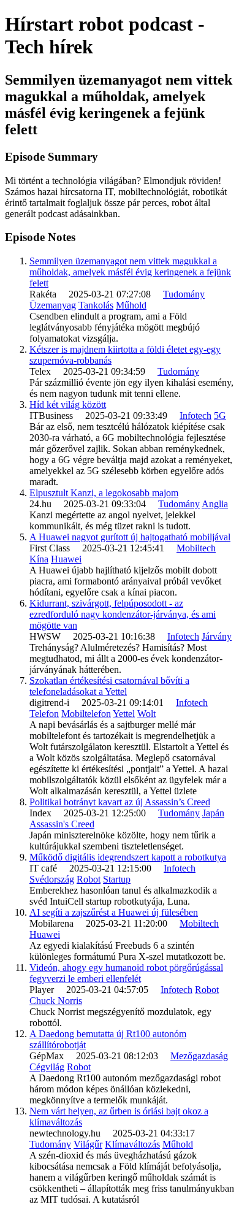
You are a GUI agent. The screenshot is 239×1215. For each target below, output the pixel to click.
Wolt (146, 713)
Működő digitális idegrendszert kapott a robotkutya (127, 857)
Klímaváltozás (132, 1144)
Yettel (124, 713)
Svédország (51, 879)
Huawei (66, 559)
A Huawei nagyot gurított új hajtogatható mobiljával (129, 537)
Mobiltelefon (86, 713)
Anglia (215, 504)
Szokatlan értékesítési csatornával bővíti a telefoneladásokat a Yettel (109, 686)
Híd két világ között (67, 404)
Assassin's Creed (61, 824)
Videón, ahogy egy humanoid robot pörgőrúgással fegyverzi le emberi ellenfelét (126, 973)
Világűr (88, 1144)
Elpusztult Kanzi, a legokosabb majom (103, 493)
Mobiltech (196, 548)
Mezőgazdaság (199, 1056)
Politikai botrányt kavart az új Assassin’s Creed (119, 802)
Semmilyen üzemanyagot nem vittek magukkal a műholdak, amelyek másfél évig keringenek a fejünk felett (130, 272)
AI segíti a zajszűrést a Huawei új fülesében (113, 912)
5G (220, 415)
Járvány (217, 636)
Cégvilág (46, 1067)
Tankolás (95, 305)
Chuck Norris (55, 1000)
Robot (89, 879)
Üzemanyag (52, 305)
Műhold (131, 305)
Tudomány (184, 294)
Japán (213, 813)
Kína (38, 559)
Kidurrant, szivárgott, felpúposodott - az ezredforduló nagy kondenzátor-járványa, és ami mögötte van (122, 614)
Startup (117, 879)
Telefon (44, 713)
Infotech (195, 415)
